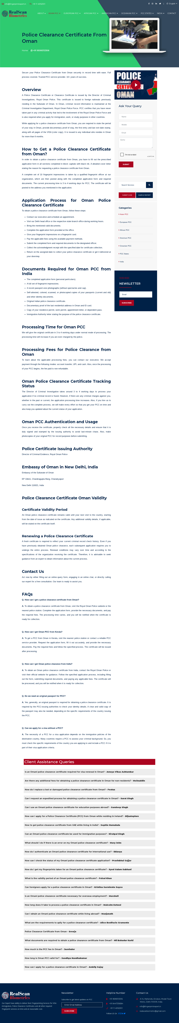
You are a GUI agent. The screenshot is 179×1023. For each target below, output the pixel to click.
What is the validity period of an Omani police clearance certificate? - (68, 878)
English (172, 4)
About (41, 13)
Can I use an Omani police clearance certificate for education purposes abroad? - (76, 807)
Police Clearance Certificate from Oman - (50, 931)
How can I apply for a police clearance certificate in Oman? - (64, 967)
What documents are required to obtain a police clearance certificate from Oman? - (79, 940)
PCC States (146, 13)
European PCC (71, 13)
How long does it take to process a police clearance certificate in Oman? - (73, 905)
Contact (171, 13)
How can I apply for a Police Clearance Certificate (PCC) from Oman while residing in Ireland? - (82, 816)
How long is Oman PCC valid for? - (56, 958)
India (160, 13)
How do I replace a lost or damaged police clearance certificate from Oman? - (70, 789)
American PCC (109, 13)
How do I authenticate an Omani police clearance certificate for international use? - (73, 852)
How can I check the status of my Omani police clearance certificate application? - (78, 860)
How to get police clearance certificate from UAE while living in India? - (72, 825)
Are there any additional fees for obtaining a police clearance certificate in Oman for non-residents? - (85, 781)
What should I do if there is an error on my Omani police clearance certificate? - (73, 843)
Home (25, 50)
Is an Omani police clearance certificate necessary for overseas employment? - (71, 896)
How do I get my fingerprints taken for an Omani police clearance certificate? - (78, 869)
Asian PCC (53, 13)
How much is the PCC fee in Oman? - (50, 949)
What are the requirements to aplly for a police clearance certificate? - (77, 923)
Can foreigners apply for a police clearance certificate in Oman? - (74, 887)
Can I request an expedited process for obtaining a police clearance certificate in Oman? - (79, 798)
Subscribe (127, 303)
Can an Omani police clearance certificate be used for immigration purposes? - (74, 834)
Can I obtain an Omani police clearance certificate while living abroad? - (69, 914)
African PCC (90, 13)
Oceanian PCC (128, 13)
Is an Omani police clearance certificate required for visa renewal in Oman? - (79, 772)
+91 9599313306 (41, 50)
